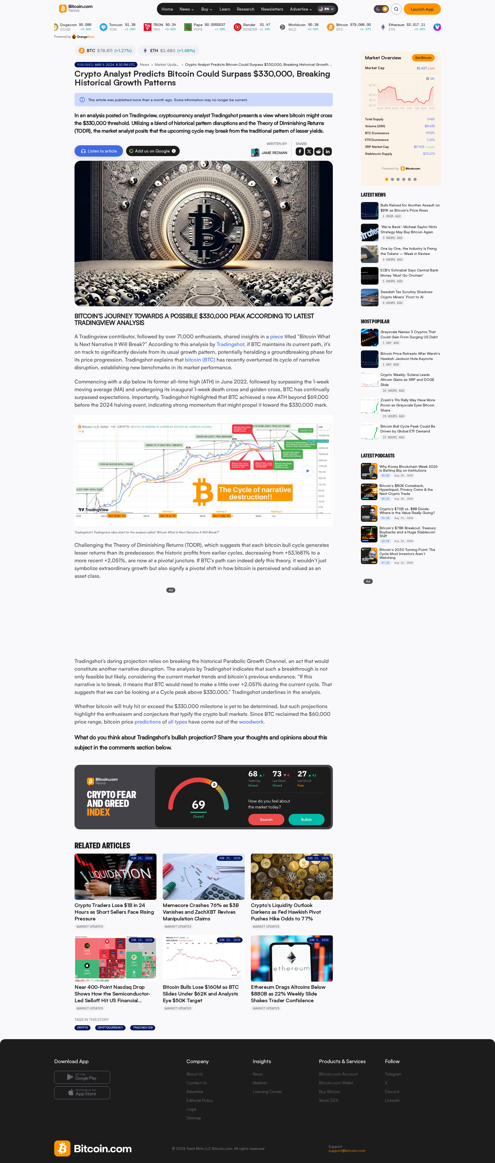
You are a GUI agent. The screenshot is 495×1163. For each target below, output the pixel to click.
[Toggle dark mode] (381, 9)
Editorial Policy (199, 1100)
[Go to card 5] (409, 179)
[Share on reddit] (318, 151)
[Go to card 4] (403, 179)
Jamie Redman (274, 153)
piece (276, 336)
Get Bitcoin (425, 62)
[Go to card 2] (392, 179)
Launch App (422, 9)
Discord (392, 1091)
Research (245, 9)
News (185, 9)
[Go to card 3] (398, 179)
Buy (204, 9)
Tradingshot (230, 344)
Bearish (266, 819)
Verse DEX (328, 1100)
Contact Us (196, 1082)
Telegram (393, 1074)
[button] (174, 151)
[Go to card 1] (386, 179)
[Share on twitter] (309, 151)
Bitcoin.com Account (338, 1074)
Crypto (82, 1027)
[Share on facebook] (300, 151)
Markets (260, 1082)
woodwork (251, 721)
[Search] (396, 9)
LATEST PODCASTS (377, 456)
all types (177, 721)
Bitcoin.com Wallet (336, 1082)
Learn (225, 9)
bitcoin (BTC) (200, 359)
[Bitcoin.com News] (75, 9)
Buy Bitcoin (329, 1091)
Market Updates (167, 64)
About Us (194, 1074)
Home (167, 9)
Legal (191, 1109)
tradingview (143, 1027)
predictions (148, 721)
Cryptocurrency (110, 1027)
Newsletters (272, 9)
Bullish (306, 819)
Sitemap (193, 1117)
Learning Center (267, 1091)
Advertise (299, 9)
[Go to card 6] (415, 179)
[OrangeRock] (83, 36)
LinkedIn (392, 1100)
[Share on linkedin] (328, 151)
